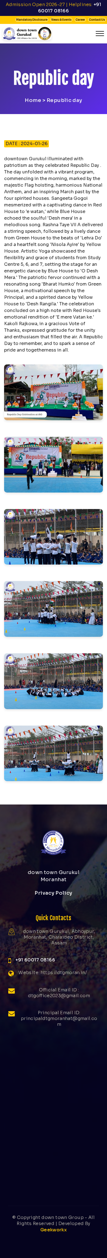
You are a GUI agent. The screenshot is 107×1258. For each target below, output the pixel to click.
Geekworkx (53, 1230)
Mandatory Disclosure (31, 19)
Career (80, 19)
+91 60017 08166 (35, 960)
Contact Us (97, 19)
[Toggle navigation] (100, 33)
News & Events (61, 19)
